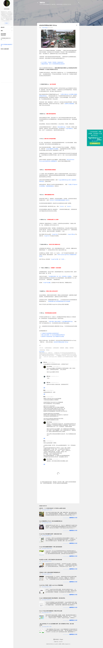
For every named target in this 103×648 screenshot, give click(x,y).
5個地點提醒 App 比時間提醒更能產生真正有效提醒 (59, 301)
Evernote (62, 206)
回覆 (44, 387)
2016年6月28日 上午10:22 (56, 422)
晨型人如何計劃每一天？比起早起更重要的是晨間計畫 (53, 334)
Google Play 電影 (54, 259)
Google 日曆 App (71, 234)
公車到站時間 (56, 347)
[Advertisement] (58, 14)
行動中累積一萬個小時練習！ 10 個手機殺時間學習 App (61, 321)
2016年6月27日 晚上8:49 (51, 362)
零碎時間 (71, 347)
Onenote (69, 206)
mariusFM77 (61, 641)
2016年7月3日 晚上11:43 (56, 459)
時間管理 (62, 347)
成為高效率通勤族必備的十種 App (61, 342)
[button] (76, 25)
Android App (42, 350)
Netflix (62, 259)
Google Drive (47, 235)
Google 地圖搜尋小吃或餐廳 (52, 148)
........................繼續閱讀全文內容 (70, 517)
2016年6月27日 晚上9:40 (49, 390)
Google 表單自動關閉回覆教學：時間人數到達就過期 (50, 546)
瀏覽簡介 (6, 23)
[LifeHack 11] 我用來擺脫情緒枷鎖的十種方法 (59, 200)
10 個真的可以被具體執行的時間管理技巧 (50, 333)
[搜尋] (78, 3)
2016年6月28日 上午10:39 (55, 382)
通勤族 (66, 347)
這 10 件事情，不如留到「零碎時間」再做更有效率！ (52, 62)
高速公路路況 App (61, 127)
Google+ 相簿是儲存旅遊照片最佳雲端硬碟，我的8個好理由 (52, 598)
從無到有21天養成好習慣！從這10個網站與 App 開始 (52, 336)
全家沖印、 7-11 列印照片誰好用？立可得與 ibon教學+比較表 (52, 508)
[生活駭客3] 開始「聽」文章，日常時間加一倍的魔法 (60, 276)
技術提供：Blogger (59, 639)
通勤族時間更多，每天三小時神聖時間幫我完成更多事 (53, 63)
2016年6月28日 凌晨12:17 (50, 396)
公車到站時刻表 (48, 347)
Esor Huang (49, 366)
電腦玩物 (42, 2)
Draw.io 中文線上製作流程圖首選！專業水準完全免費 (50, 610)
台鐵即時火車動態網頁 (69, 103)
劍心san (45, 362)
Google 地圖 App (69, 128)
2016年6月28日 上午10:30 (55, 376)
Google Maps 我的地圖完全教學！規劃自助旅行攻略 (50, 533)
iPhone (47, 350)
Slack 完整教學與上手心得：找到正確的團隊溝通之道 (50, 521)
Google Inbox (55, 234)
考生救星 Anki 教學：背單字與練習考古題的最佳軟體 (50, 559)
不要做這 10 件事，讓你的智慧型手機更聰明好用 (49, 572)
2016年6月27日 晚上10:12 (56, 366)
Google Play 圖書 (46, 282)
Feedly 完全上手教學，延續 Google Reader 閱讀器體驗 (51, 585)
